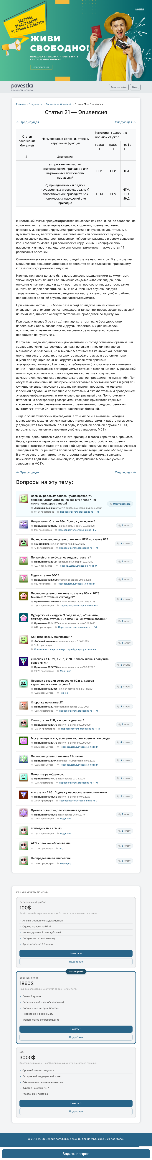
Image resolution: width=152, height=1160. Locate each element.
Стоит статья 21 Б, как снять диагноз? (57, 720)
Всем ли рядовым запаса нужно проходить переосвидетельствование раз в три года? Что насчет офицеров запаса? (64, 499)
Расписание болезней (58, 104)
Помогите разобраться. (47, 774)
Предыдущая (27, 122)
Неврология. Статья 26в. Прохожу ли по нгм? (63, 521)
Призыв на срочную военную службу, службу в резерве (65, 649)
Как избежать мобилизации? (51, 637)
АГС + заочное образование (50, 843)
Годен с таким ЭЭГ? (45, 575)
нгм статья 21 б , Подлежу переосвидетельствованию (69, 792)
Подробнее (76, 961)
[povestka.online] (22, 87)
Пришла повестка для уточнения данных (60, 810)
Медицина (65, 671)
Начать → (76, 953)
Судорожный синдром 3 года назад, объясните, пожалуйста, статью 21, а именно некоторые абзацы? (69, 617)
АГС (61, 848)
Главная (21, 104)
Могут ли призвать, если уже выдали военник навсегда (70, 738)
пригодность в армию (46, 828)
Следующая (125, 122)
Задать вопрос (76, 1153)
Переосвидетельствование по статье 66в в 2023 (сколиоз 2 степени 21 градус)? (65, 595)
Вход (135, 87)
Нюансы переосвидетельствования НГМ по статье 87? (69, 539)
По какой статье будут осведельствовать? (61, 557)
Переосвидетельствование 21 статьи (57, 756)
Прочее (64, 692)
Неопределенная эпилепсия (51, 858)
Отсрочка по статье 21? (47, 702)
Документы (35, 104)
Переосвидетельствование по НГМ (79, 511)
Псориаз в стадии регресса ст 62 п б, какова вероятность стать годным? (62, 682)
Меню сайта (119, 87)
